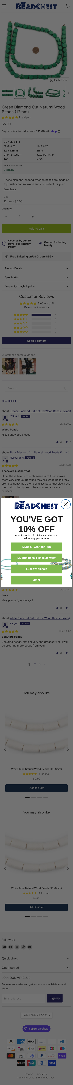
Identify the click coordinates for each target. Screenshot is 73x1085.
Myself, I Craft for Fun (36, 546)
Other (36, 579)
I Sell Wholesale (36, 568)
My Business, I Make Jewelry (36, 557)
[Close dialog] (66, 504)
